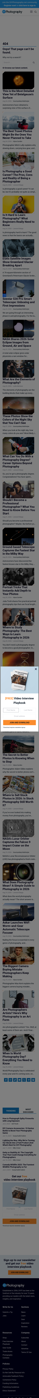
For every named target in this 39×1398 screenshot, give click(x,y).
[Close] (36, 669)
